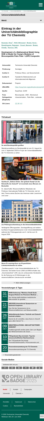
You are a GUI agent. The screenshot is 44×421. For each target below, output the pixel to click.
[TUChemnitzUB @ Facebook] (4, 368)
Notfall (5, 389)
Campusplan (28, 389)
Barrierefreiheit (18, 406)
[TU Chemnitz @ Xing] (26, 368)
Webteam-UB (6, 417)
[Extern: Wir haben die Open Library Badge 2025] (22, 379)
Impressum (18, 402)
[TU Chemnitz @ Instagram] (12, 368)
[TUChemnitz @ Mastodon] (33, 368)
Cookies (5, 406)
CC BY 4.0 (18, 103)
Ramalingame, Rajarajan (10, 45)
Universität (6, 393)
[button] (38, 5)
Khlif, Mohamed (20, 43)
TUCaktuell (6, 117)
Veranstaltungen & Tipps (11, 288)
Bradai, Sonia (32, 43)
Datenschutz (32, 402)
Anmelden (6, 402)
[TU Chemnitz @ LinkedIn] (19, 368)
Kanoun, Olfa (13, 47)
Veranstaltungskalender (13, 355)
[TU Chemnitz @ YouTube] (39, 368)
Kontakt (15, 389)
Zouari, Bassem (26, 45)
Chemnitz (19, 393)
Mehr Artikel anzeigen (23, 283)
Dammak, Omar (7, 43)
